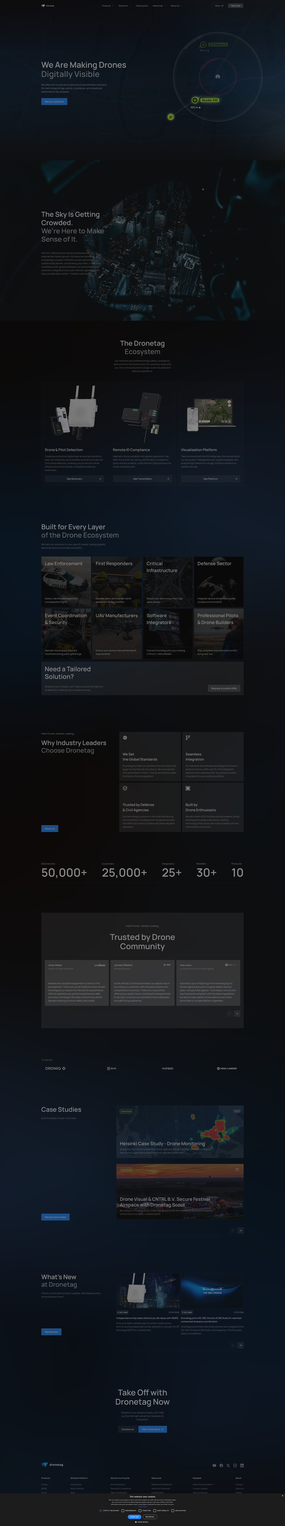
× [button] (282, 1496)
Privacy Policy (142, 1507)
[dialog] (142, 1509)
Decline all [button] (150, 1517)
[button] (142, 1522)
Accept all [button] (134, 1517)
